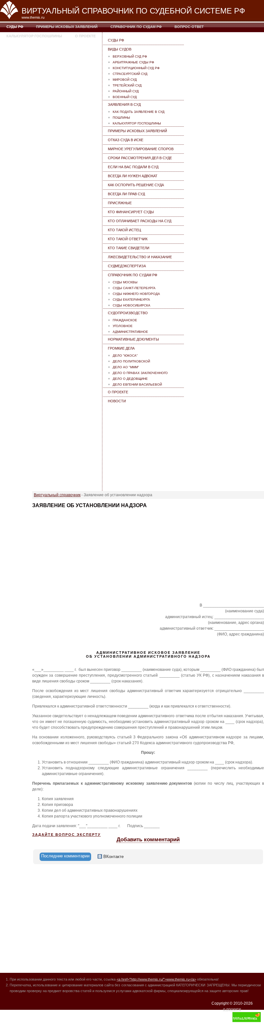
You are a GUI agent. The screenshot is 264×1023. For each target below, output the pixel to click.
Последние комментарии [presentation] (65, 856)
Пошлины (121, 117)
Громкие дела (121, 348)
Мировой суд (125, 79)
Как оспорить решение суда (136, 185)
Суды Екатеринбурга (131, 299)
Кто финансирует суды (131, 212)
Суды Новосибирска (131, 305)
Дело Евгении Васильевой (137, 384)
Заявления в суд (124, 104)
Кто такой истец (124, 230)
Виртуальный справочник (57, 495)
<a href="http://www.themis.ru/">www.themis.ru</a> (156, 979)
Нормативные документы (133, 339)
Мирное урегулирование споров (141, 149)
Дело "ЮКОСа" (125, 355)
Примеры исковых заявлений (67, 27)
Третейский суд (127, 85)
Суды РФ (14, 27)
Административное (130, 331)
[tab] (65, 857)
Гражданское (125, 320)
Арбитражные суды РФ (133, 62)
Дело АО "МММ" (126, 367)
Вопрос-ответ (189, 27)
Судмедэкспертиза (127, 266)
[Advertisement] (144, 446)
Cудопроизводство (128, 313)
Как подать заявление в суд (139, 112)
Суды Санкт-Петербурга (134, 288)
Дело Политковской (131, 361)
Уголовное (123, 326)
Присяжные (120, 203)
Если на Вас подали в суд (133, 167)
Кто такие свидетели (128, 248)
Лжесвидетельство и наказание (140, 257)
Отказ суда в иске (125, 140)
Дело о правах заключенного (140, 373)
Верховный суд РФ (130, 56)
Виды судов (119, 49)
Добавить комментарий (148, 839)
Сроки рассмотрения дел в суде (140, 158)
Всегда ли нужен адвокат (132, 176)
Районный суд (126, 91)
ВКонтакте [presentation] (113, 856)
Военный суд (125, 97)
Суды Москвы (125, 282)
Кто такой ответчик (127, 239)
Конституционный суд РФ (136, 68)
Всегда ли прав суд (126, 194)
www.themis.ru (33, 17)
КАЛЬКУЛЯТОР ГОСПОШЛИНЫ (34, 36)
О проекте (85, 36)
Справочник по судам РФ (136, 27)
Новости (117, 401)
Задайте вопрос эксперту (66, 834)
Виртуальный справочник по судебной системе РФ (133, 10)
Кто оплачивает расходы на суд (139, 221)
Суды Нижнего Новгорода (136, 294)
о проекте (232, 1009)
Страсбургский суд (130, 74)
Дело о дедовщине (130, 378)
